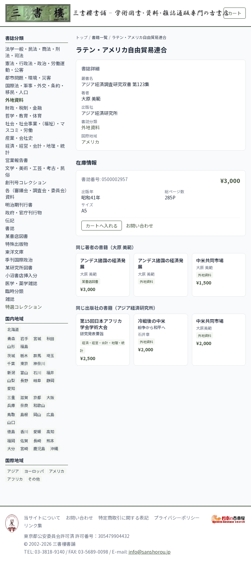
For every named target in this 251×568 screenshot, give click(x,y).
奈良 (24, 405)
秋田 (50, 338)
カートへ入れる (102, 225)
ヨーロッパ (34, 471)
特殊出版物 (16, 244)
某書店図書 (16, 236)
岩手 (24, 338)
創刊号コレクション (25, 182)
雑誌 (9, 299)
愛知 (11, 388)
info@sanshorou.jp (149, 551)
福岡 (11, 440)
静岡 (50, 380)
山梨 (11, 380)
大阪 (50, 397)
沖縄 (54, 448)
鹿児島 (39, 448)
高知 (50, 431)
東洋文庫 (14, 251)
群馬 (37, 355)
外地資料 (90, 127)
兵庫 (11, 405)
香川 (24, 431)
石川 (37, 372)
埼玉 (50, 355)
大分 (11, 448)
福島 (24, 346)
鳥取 (11, 414)
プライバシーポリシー (177, 517)
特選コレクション (23, 306)
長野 (24, 380)
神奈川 (39, 363)
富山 (24, 372)
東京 (24, 363)
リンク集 (33, 525)
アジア (13, 471)
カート (235, 13)
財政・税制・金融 (23, 107)
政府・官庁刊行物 (23, 212)
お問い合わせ (139, 225)
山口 (11, 422)
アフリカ (15, 479)
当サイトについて (42, 517)
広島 (50, 414)
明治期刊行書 (19, 204)
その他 (34, 479)
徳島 (11, 431)
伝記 (9, 220)
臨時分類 (14, 291)
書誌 (9, 228)
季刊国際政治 (19, 259)
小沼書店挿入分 (21, 275)
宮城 (37, 338)
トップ (82, 37)
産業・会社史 (19, 138)
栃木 (24, 355)
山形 (11, 346)
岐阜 (37, 380)
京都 (37, 397)
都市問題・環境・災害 (28, 77)
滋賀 (24, 397)
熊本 (50, 440)
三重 (11, 397)
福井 (50, 372)
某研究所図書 (19, 267)
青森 (11, 338)
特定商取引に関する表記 (123, 517)
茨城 (11, 355)
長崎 (37, 440)
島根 (24, 414)
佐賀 (24, 440)
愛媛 (37, 431)
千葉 (11, 363)
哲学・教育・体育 (23, 115)
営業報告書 (16, 160)
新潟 (11, 372)
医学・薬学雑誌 (21, 283)
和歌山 (39, 405)
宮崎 (24, 448)
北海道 (13, 329)
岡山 (37, 414)
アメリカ (56, 471)
